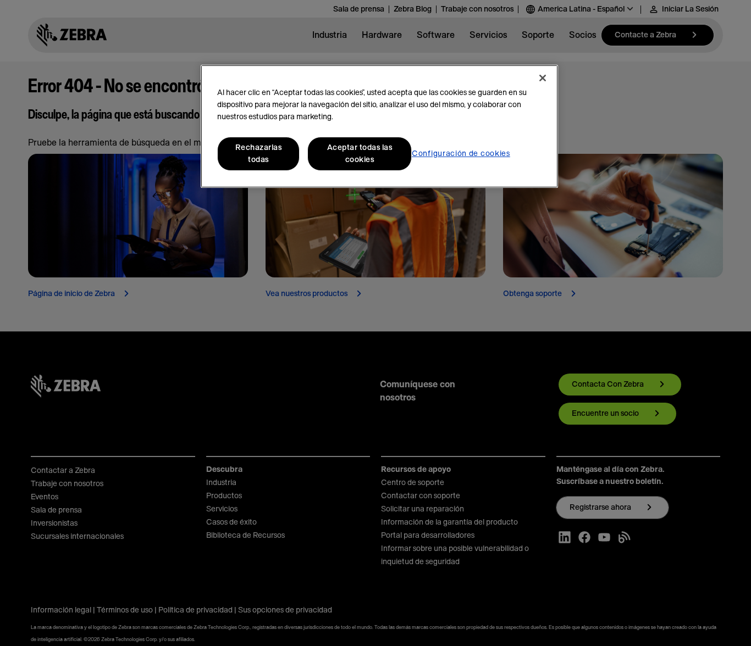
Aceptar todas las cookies (360, 154)
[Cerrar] (543, 78)
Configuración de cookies (461, 154)
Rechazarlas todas (258, 154)
